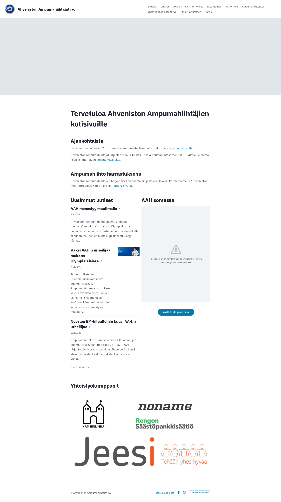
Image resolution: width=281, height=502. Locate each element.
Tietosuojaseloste (163, 492)
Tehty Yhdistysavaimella (200, 493)
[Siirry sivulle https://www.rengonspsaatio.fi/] (165, 424)
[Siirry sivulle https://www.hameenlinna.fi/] (93, 414)
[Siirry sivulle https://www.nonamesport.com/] (164, 407)
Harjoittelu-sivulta (120, 186)
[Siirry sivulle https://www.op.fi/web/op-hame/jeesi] (140, 451)
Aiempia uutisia (81, 367)
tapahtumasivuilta (181, 148)
